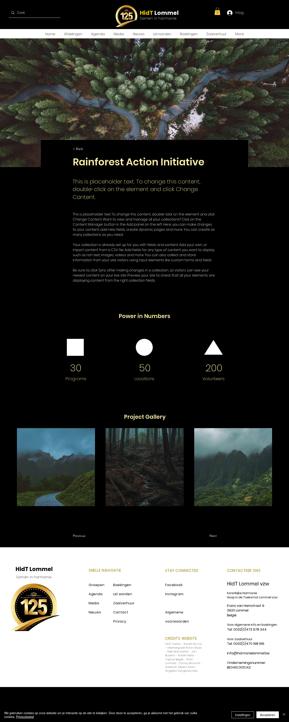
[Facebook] (254, 13)
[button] (217, 11)
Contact (120, 612)
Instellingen (242, 715)
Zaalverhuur (124, 603)
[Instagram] (271, 13)
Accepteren (267, 715)
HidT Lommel (34, 569)
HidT (146, 13)
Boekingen (122, 584)
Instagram (174, 594)
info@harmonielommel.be (248, 653)
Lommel (166, 13)
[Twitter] (263, 13)
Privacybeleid (25, 717)
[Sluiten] (283, 715)
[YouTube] (280, 13)
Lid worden (122, 594)
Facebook (173, 584)
